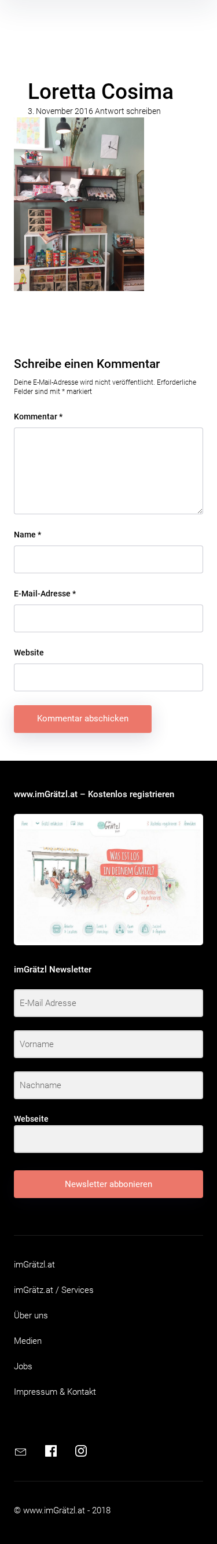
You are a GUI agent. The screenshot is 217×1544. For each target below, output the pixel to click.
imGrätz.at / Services (54, 1290)
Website (29, 652)
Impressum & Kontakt (55, 1392)
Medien (28, 1341)
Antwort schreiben (128, 111)
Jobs (23, 1366)
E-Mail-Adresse (45, 593)
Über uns (31, 1315)
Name (27, 534)
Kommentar (38, 416)
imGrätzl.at (34, 1264)
